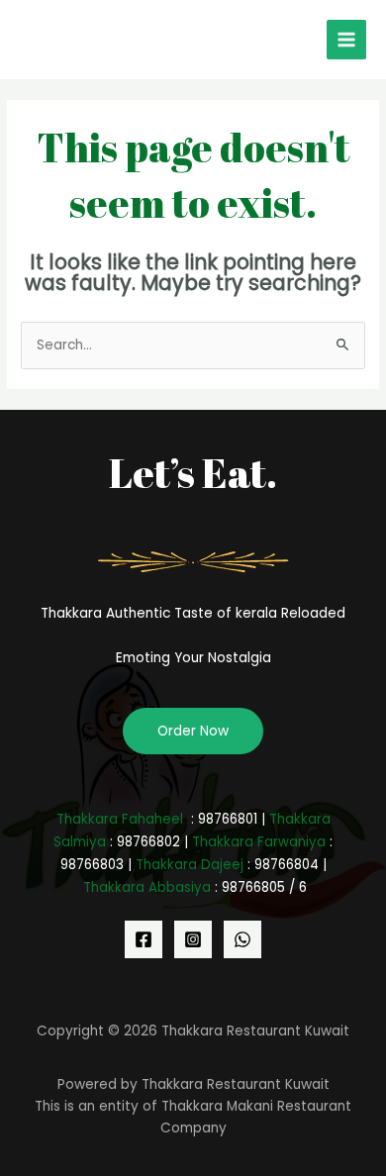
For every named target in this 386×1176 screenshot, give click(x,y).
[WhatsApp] (242, 939)
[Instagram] (193, 939)
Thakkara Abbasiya (147, 887)
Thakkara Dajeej (189, 864)
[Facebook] (143, 939)
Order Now (193, 731)
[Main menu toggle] (347, 40)
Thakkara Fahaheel (119, 819)
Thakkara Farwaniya (259, 842)
